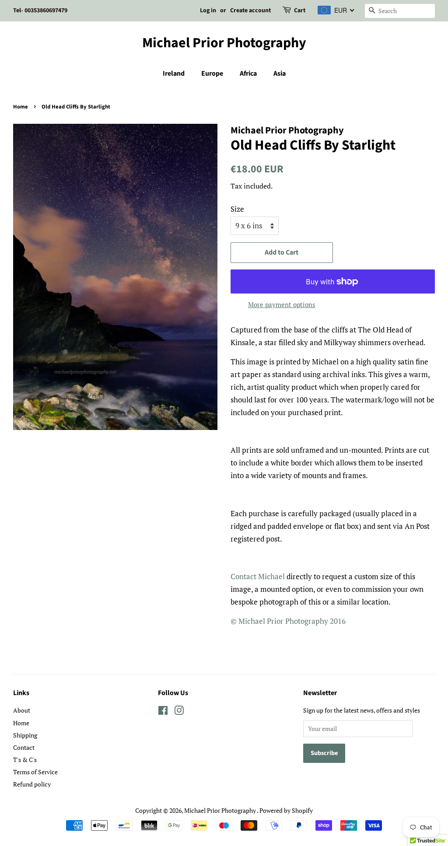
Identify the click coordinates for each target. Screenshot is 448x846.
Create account (250, 10)
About (21, 710)
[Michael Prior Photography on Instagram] (179, 712)
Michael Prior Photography (224, 43)
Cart (299, 10)
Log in (208, 10)
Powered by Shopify (286, 810)
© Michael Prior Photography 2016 (288, 621)
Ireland (174, 73)
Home (20, 107)
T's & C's (25, 759)
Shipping (25, 735)
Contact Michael (258, 576)
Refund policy (32, 784)
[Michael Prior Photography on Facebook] (163, 712)
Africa (248, 73)
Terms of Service (35, 772)
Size (237, 209)
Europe (212, 73)
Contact (24, 747)
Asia (279, 73)
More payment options (281, 304)
